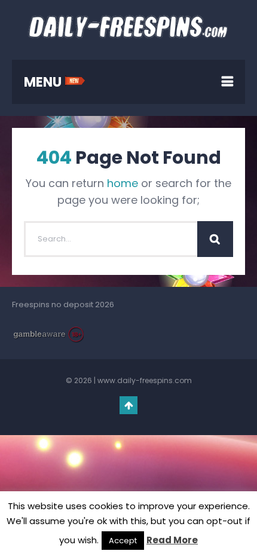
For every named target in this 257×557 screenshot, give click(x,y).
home (122, 183)
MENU (44, 82)
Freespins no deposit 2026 (63, 304)
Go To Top (128, 405)
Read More (172, 540)
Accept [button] (123, 540)
